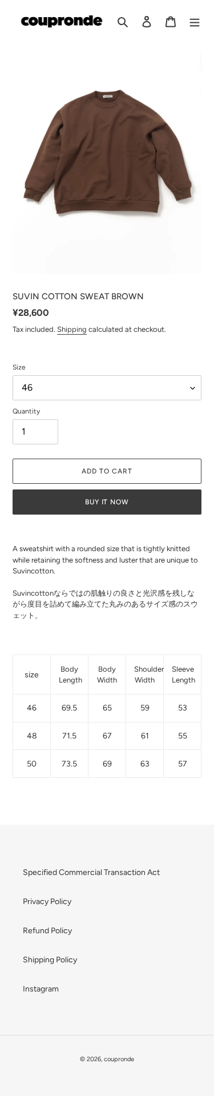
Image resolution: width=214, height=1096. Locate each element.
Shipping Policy (50, 960)
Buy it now (107, 502)
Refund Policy (47, 931)
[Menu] (195, 22)
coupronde (119, 1059)
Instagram (41, 989)
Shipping (72, 329)
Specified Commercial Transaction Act (91, 872)
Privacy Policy (47, 901)
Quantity (26, 411)
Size (19, 367)
